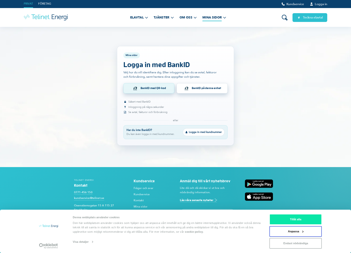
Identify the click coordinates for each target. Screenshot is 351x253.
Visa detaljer (81, 241)
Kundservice (142, 194)
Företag (44, 3)
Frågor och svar (143, 188)
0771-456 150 (83, 192)
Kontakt (139, 200)
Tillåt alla (295, 219)
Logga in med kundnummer (205, 132)
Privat (28, 3)
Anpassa (293, 231)
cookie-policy (194, 231)
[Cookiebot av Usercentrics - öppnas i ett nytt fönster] (49, 246)
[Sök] (284, 17)
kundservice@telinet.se (89, 198)
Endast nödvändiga (295, 243)
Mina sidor (140, 206)
